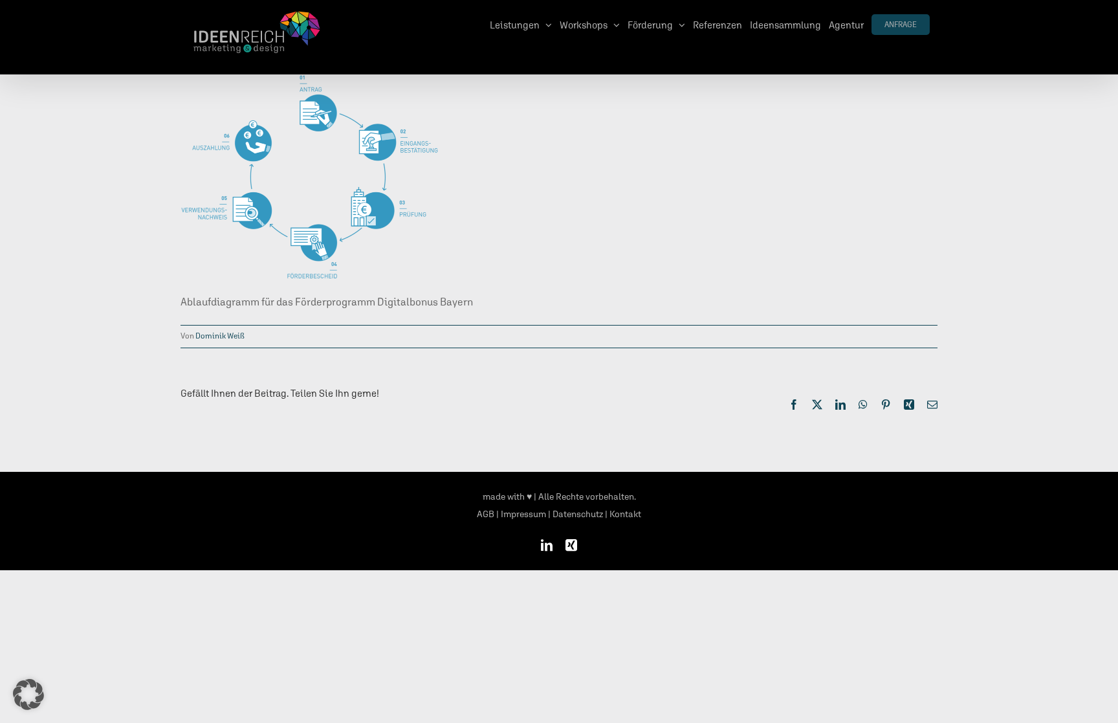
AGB (485, 514)
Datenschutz (578, 514)
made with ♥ (507, 496)
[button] (28, 694)
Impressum (523, 514)
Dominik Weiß (220, 335)
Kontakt (625, 514)
